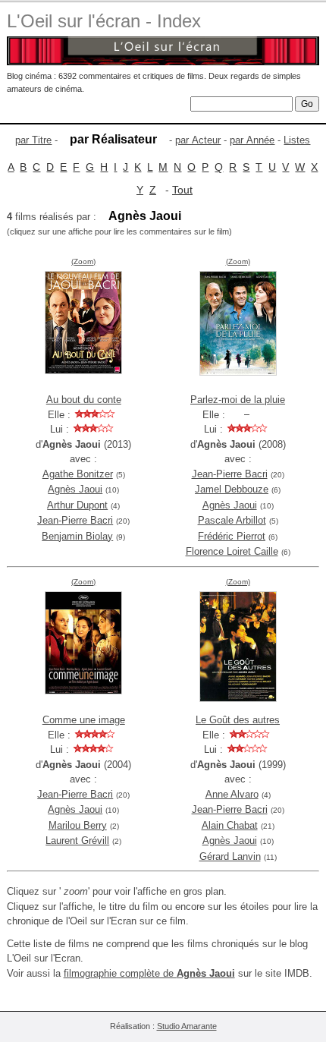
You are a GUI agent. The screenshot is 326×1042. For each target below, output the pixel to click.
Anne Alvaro (232, 794)
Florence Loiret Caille (232, 551)
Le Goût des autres (238, 720)
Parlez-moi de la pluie (237, 399)
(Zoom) (83, 261)
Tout (182, 190)
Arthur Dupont (77, 505)
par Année (252, 140)
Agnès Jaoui (75, 489)
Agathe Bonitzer (77, 474)
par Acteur (198, 140)
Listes (297, 140)
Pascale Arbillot (232, 520)
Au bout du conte (83, 399)
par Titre (33, 140)
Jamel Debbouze (231, 489)
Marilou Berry (78, 825)
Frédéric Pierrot (231, 536)
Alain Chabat (230, 825)
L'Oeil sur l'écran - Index (104, 21)
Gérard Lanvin (230, 856)
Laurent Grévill (77, 840)
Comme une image (83, 720)
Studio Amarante (187, 1026)
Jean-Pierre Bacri (75, 520)
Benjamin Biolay (77, 536)
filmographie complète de (149, 973)
